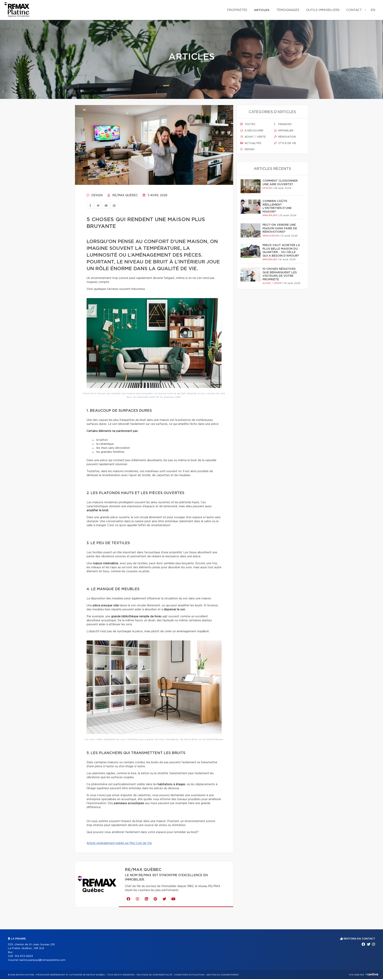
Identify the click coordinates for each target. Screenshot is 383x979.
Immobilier (285, 130)
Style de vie (286, 143)
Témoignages (287, 10)
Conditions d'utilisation (189, 975)
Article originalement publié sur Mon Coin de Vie (119, 843)
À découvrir (253, 130)
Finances (284, 124)
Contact (354, 10)
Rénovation (286, 137)
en (373, 10)
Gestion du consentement (222, 975)
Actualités (252, 143)
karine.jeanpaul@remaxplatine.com (42, 960)
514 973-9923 (24, 956)
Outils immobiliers (323, 10)
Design (97, 195)
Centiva (371, 974)
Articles (261, 10)
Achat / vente (255, 137)
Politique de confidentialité (154, 975)
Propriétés (237, 10)
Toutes (249, 124)
